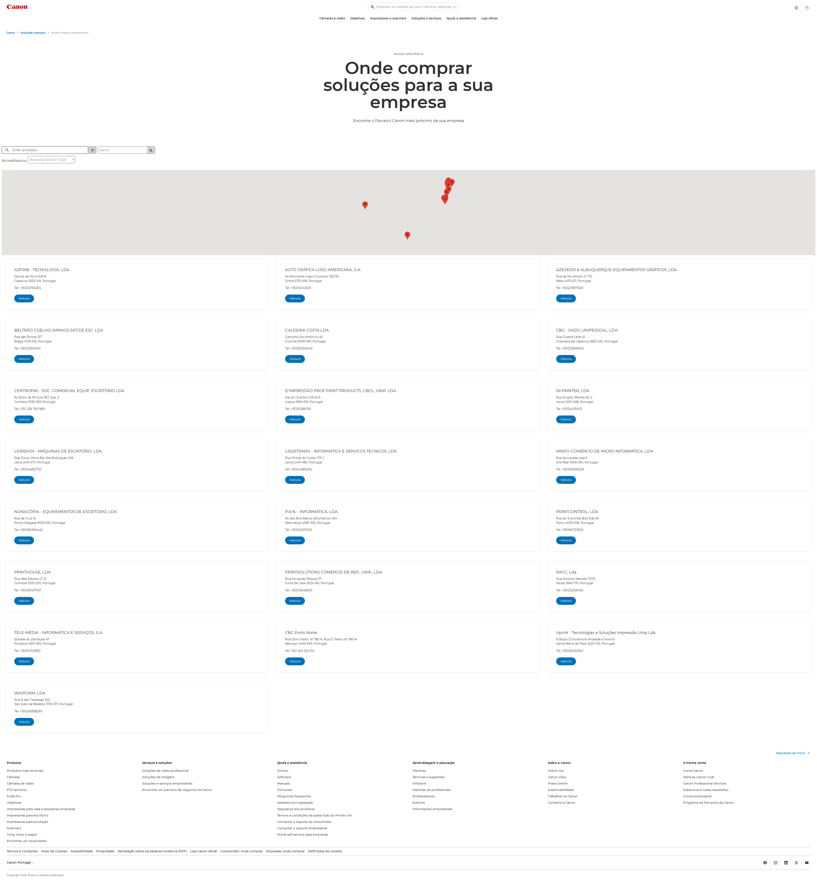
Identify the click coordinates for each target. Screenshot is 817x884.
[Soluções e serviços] (443, 18)
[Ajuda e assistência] (478, 18)
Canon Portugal (19, 862)
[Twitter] (796, 862)
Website (24, 298)
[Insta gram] (775, 862)
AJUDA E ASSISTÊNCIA (408, 54)
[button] (407, 235)
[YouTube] (806, 862)
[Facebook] (765, 862)
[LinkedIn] (786, 862)
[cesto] (806, 7)
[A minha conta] (796, 7)
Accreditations (14, 161)
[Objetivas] (366, 18)
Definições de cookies (325, 851)
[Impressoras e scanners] (408, 18)
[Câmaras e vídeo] (347, 18)
